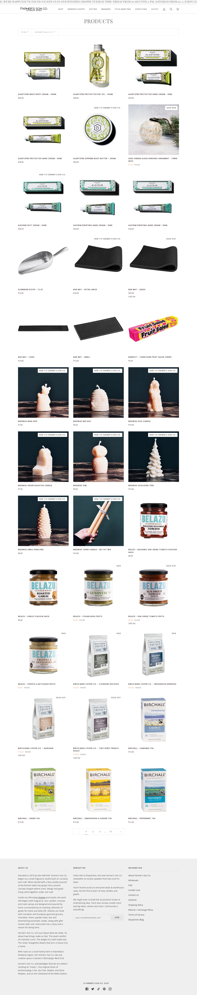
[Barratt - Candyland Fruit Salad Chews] (153, 328)
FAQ (130, 885)
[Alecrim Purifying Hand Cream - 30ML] (98, 196)
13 (110, 831)
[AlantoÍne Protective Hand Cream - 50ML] (43, 129)
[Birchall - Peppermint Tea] (153, 789)
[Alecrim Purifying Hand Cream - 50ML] (153, 196)
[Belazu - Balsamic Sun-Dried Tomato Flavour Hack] (153, 521)
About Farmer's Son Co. (139, 875)
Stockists (132, 900)
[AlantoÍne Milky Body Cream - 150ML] (43, 65)
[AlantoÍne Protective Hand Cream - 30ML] (153, 65)
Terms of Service (136, 914)
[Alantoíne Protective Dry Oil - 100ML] (98, 65)
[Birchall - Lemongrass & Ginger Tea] (98, 789)
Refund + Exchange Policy (140, 909)
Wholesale (133, 880)
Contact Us (133, 895)
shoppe (41, 897)
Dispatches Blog (136, 919)
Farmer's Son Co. (94, 983)
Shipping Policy (135, 905)
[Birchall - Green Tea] (43, 789)
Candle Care (134, 890)
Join (117, 917)
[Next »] (120, 832)
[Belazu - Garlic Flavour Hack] (43, 587)
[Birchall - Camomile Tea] (153, 719)
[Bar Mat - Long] (43, 328)
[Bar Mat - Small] (98, 328)
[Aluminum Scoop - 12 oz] (43, 260)
